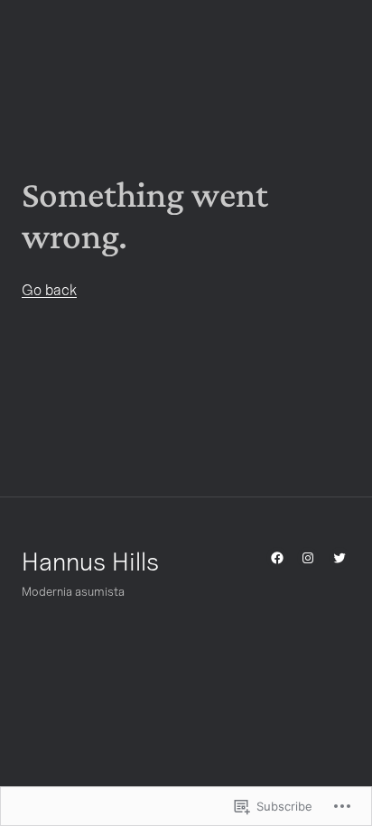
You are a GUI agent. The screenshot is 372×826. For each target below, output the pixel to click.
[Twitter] (339, 558)
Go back (49, 290)
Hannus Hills (90, 561)
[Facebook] (277, 558)
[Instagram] (308, 558)
